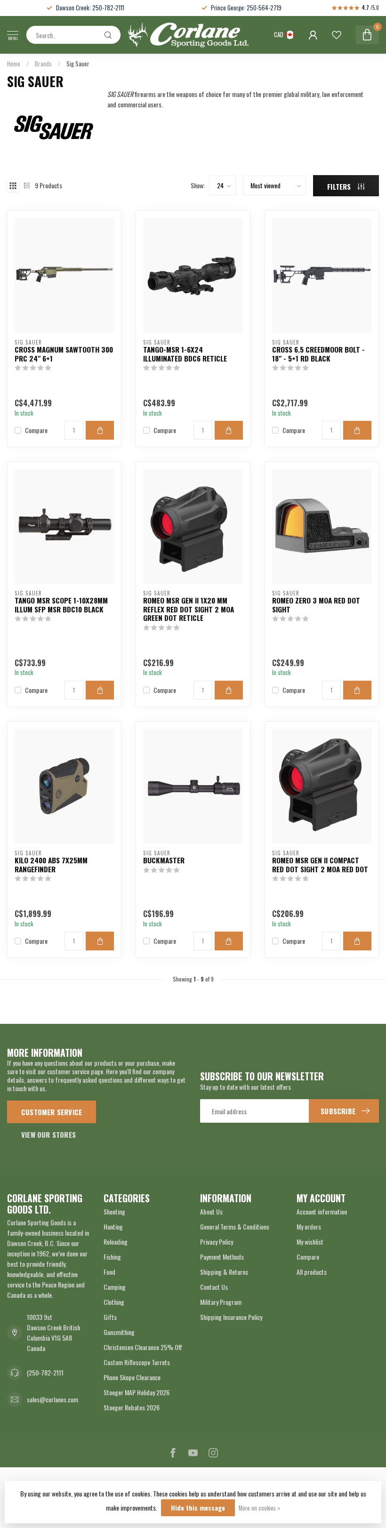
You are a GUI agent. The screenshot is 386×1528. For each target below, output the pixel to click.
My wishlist (310, 1242)
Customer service (51, 1112)
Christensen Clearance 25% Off (143, 1347)
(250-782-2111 (45, 1372)
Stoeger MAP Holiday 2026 (136, 1392)
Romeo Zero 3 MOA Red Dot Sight (316, 604)
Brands (43, 63)
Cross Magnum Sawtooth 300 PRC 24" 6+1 (64, 353)
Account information (322, 1211)
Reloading (116, 1242)
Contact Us (214, 1287)
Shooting (114, 1211)
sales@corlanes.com (52, 1399)
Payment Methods (222, 1257)
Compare (36, 430)
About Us (211, 1211)
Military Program (220, 1302)
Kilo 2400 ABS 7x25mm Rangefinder (51, 864)
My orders (309, 1226)
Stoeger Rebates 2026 (132, 1407)
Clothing (114, 1302)
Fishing (112, 1257)
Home (13, 63)
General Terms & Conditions (234, 1226)
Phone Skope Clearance (132, 1377)
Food (109, 1272)
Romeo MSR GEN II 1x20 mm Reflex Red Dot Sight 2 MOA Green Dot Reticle (188, 609)
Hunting (113, 1226)
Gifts (110, 1317)
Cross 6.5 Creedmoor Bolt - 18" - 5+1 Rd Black (318, 353)
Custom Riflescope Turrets (137, 1362)
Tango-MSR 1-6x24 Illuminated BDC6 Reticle (185, 353)
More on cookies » (259, 1508)
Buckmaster (164, 860)
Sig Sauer (77, 63)
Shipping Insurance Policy (231, 1317)
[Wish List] (336, 34)
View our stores (48, 1134)
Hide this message (198, 1507)
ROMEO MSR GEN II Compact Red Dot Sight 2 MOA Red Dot (320, 864)
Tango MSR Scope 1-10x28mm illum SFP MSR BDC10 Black (61, 604)
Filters (340, 186)
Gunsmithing (119, 1332)
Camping (115, 1287)
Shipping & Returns (224, 1272)
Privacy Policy (216, 1242)
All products (312, 1272)
